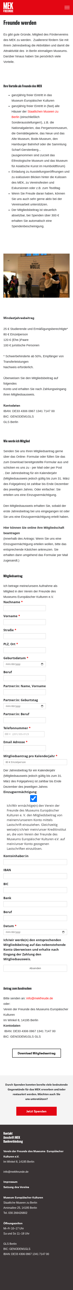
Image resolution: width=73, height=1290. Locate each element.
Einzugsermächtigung (19, 792)
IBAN (7, 870)
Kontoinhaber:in (16, 856)
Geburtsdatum (15, 658)
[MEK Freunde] (8, 7)
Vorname (11, 616)
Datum (9, 926)
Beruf (7, 672)
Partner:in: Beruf (16, 714)
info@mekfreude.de (39, 998)
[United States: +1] (7, 734)
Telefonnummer (17, 728)
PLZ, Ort (10, 644)
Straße (9, 630)
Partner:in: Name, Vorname (24, 686)
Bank (7, 898)
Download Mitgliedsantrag (37, 1053)
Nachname (13, 602)
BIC (5, 884)
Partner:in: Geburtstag (20, 700)
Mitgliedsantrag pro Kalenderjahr (30, 756)
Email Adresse (15, 742)
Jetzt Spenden (36, 1111)
